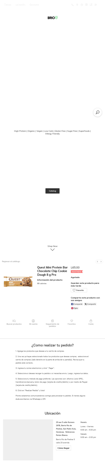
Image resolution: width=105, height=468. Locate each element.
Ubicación (20, 4)
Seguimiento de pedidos (52, 325)
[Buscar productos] (97, 112)
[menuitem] (97, 261)
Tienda (7, 4)
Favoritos (72, 324)
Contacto (34, 4)
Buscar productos (14, 324)
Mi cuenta (33, 324)
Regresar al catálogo (11, 261)
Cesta (90, 324)
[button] (79, 290)
